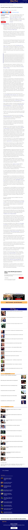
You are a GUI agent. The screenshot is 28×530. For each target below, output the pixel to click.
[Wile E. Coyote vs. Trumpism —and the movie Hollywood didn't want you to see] (2, 498)
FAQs (17, 2)
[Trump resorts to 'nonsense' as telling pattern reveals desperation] (23, 377)
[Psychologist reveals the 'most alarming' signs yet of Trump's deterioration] (2, 486)
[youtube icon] (7, 470)
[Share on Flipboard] (1, 12)
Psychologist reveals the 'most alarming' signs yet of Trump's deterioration (7, 486)
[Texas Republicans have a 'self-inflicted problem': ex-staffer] (23, 402)
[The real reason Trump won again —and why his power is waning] (3, 437)
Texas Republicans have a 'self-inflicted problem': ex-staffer (8, 400)
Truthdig (7, 10)
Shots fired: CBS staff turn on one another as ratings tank (13, 425)
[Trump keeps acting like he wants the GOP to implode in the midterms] (3, 313)
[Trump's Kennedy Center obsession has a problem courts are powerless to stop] (3, 453)
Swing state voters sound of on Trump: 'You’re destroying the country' (9, 385)
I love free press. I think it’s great (12, 29)
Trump (4, 24)
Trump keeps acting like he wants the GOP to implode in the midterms (14, 311)
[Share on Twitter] (4, 12)
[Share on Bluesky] (8, 12)
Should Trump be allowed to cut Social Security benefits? (18, 296)
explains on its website (16, 163)
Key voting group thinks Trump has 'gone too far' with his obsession (9, 395)
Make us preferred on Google (14, 12)
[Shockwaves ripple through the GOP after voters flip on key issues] (2, 509)
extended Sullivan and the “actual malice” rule (11, 94)
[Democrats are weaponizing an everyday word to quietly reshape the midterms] (3, 448)
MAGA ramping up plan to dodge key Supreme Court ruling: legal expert (9, 380)
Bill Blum (5, 10)
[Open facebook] (2, 470)
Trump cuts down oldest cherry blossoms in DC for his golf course (14, 430)
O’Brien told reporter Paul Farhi (14, 231)
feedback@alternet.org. (19, 293)
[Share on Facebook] (2, 12)
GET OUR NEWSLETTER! (22, 2)
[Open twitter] (3, 470)
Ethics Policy (14, 2)
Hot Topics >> (6, 2)
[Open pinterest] (6, 470)
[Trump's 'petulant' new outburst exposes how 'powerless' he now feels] (3, 416)
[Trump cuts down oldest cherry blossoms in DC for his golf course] (3, 432)
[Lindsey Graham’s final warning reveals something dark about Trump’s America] (3, 459)
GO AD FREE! (14, 3)
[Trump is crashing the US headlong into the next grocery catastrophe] (3, 319)
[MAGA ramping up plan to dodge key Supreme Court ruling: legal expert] (23, 382)
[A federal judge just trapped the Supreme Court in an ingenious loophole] (3, 411)
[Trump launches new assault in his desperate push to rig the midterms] (2, 512)
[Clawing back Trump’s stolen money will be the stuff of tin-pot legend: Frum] (3, 443)
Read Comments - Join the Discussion (14, 302)
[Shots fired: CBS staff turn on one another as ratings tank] (3, 427)
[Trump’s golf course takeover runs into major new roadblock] (23, 392)
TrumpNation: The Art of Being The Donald (10, 213)
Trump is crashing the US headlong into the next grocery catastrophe (14, 317)
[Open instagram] (5, 470)
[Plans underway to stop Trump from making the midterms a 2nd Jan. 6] (3, 325)
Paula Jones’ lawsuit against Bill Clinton (15, 259)
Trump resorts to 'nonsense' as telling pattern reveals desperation (8, 375)
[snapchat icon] (8, 470)
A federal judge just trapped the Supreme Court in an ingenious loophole (7, 479)
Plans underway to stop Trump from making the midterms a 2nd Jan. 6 (14, 323)
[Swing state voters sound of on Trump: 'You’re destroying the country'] (23, 387)
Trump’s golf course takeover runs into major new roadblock (8, 390)
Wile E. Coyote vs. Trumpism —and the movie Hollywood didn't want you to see (8, 498)
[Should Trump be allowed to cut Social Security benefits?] (8, 297)
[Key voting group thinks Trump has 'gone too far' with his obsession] (23, 397)
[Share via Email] (5, 12)
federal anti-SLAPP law (12, 252)
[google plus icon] (4, 470)
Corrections (10, 2)
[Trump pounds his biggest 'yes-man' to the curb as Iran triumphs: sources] (3, 421)
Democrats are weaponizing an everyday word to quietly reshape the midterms (8, 494)
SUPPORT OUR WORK (18, 3)
